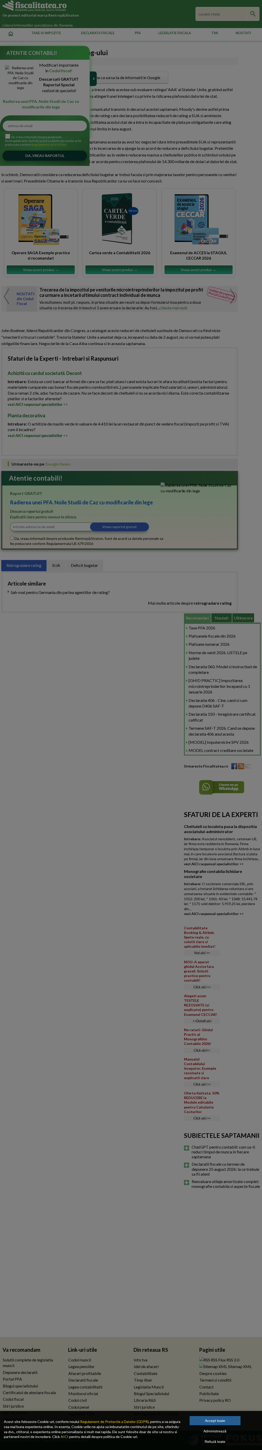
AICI (64, 1436)
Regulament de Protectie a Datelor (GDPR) (114, 1421)
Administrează (214, 1431)
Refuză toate (215, 1442)
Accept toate (215, 1421)
